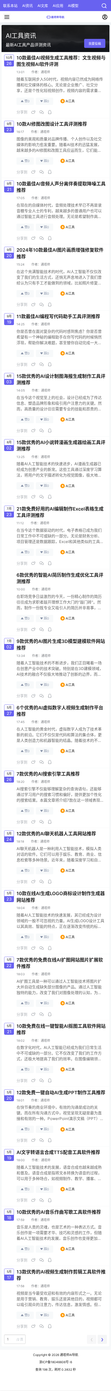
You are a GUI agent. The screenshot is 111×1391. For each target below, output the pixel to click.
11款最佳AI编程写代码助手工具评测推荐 (58, 316)
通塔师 (45, 72)
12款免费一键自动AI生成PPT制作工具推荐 (61, 1092)
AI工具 (70, 101)
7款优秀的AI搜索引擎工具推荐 (48, 774)
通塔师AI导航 (68, 1355)
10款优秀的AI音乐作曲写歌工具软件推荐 (59, 1212)
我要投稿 (95, 44)
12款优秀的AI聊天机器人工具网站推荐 (56, 833)
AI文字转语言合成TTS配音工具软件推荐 (58, 1152)
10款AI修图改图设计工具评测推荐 (52, 124)
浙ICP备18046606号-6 (55, 1362)
